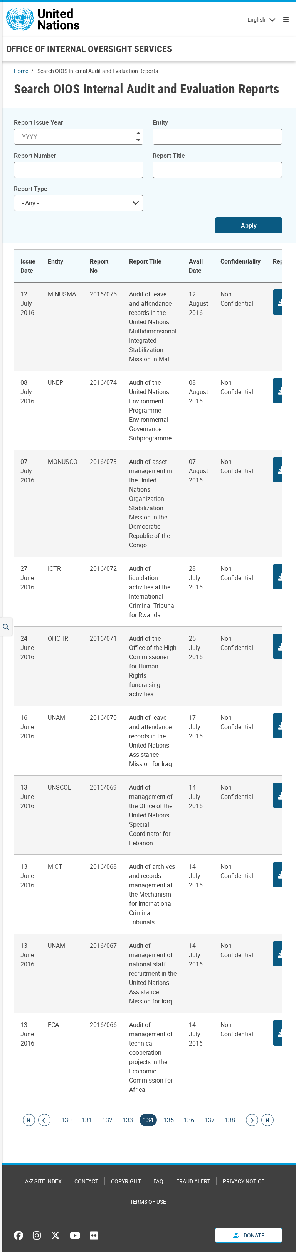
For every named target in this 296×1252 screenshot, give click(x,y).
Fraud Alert (193, 1181)
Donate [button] (253, 1235)
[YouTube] (75, 1235)
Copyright (126, 1181)
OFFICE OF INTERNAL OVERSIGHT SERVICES (89, 48)
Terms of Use (148, 1201)
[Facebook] (20, 1235)
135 (168, 1120)
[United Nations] (42, 19)
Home (21, 70)
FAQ (158, 1181)
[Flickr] (94, 1235)
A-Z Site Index (43, 1181)
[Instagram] (37, 1235)
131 (87, 1120)
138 (230, 1120)
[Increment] (138, 133)
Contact (86, 1181)
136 (189, 1120)
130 (66, 1120)
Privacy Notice (243, 1181)
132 (107, 1120)
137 (209, 1120)
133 (127, 1120)
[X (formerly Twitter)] (55, 1235)
